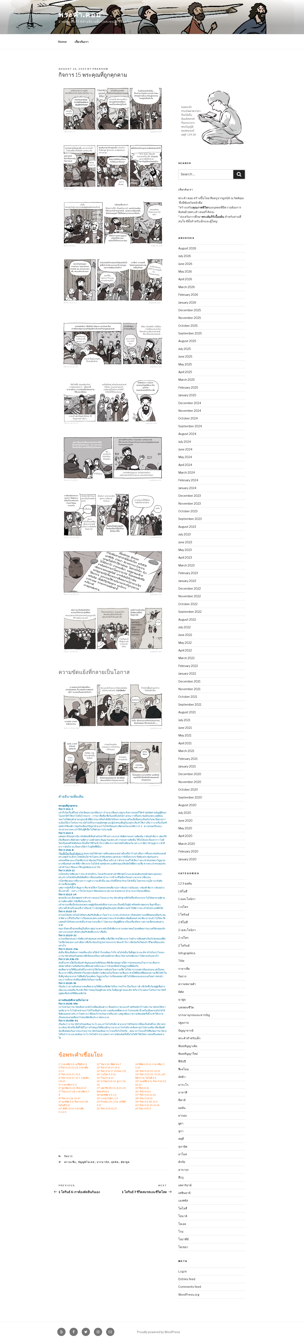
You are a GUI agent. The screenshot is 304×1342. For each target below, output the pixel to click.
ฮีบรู (181, 1177)
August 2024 (187, 434)
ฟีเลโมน (183, 1069)
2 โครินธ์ (184, 945)
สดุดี (181, 1138)
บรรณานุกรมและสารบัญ (194, 1015)
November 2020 (189, 782)
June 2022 (185, 635)
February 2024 (188, 480)
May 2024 (185, 457)
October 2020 (188, 789)
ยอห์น (182, 1108)
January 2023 (187, 581)
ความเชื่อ (70, 1162)
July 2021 (184, 720)
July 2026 (184, 256)
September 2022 (190, 611)
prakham (100, 68)
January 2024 (187, 488)
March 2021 (186, 751)
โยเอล (182, 1224)
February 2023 (188, 573)
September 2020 (190, 797)
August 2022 (187, 619)
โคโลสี (182, 1208)
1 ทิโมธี (182, 891)
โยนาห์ (182, 1216)
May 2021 (184, 735)
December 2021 (189, 681)
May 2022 (185, 642)
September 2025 (190, 333)
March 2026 (186, 287)
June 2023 (185, 542)
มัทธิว (182, 1077)
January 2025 (187, 395)
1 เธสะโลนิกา (186, 899)
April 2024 (185, 465)
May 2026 (185, 271)
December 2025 (189, 310)
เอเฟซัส (183, 1200)
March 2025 (186, 379)
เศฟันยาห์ (184, 1193)
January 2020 (187, 859)
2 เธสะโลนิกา (187, 930)
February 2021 (187, 758)
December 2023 (189, 495)
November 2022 (189, 596)
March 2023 (186, 565)
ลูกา (180, 1131)
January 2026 (187, 302)
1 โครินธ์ (183, 914)
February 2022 (188, 666)
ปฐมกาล (183, 1022)
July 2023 (184, 534)
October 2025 (188, 325)
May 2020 (185, 828)
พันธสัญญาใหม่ (188, 1053)
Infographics (186, 953)
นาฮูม (182, 999)
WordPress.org (188, 1294)
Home (62, 41)
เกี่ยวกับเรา (82, 41)
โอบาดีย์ (183, 1239)
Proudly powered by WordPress (158, 1332)
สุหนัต (115, 1162)
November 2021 (189, 689)
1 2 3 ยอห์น (185, 883)
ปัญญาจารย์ (185, 1030)
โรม (180, 1231)
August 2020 (187, 805)
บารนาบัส (103, 1162)
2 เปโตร (183, 937)
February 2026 (188, 294)
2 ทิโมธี (183, 922)
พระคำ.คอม (80, 14)
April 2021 (184, 743)
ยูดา (180, 1123)
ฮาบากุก (183, 1169)
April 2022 (185, 650)
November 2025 (189, 318)
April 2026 (185, 279)
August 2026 (187, 248)
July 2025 (184, 349)
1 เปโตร (183, 907)
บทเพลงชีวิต (186, 1007)
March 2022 (186, 658)
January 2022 (187, 673)
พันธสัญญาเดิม (187, 1046)
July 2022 (184, 627)
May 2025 (185, 364)
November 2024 (189, 410)
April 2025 (185, 372)
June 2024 (185, 449)
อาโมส (182, 1154)
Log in (182, 1271)
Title (181, 961)
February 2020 (188, 851)
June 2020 (185, 820)
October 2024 (188, 418)
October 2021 (187, 696)
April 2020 (185, 836)
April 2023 (185, 557)
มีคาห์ (182, 1100)
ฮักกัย (181, 1162)
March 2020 (186, 843)
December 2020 (189, 774)
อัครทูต (125, 1162)
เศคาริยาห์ (184, 1185)
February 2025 (188, 387)
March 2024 (186, 472)
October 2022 (187, 604)
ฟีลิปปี (182, 1061)
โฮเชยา (183, 1247)
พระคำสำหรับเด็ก (189, 1038)
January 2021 (187, 766)
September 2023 (190, 519)
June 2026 (185, 264)
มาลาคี (182, 1092)
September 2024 (190, 426)
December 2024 (189, 403)
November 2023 (189, 503)
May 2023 (185, 550)
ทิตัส (181, 992)
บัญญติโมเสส (86, 1162)
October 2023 (187, 511)
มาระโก (183, 1084)
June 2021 (185, 727)
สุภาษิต (182, 1146)
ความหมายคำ (187, 984)
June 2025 (185, 356)
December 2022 (189, 588)
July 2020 (184, 812)
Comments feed (189, 1286)
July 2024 (184, 441)
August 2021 (187, 712)
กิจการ (68, 1156)
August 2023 (187, 526)
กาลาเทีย (184, 968)
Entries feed (186, 1279)
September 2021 (189, 704)
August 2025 (187, 341)
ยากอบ (182, 1115)
